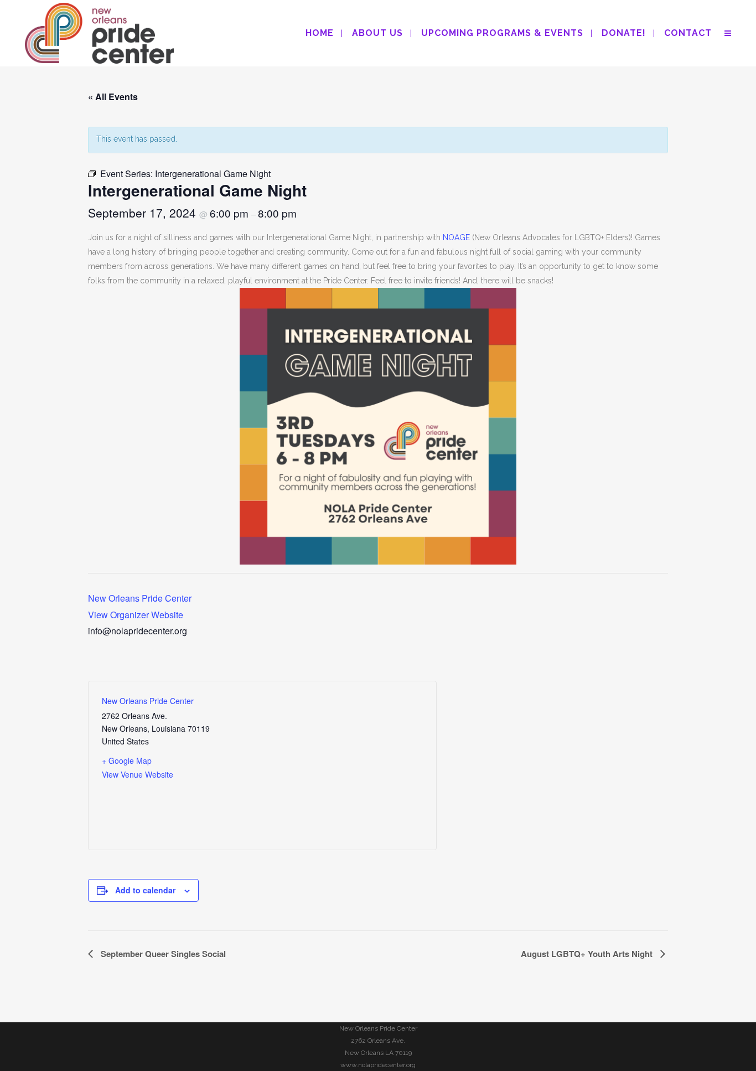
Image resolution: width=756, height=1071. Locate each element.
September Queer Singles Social (162, 954)
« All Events (113, 96)
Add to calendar (145, 890)
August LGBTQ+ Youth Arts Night (588, 954)
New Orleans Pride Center (139, 598)
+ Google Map (127, 760)
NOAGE (456, 237)
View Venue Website (137, 774)
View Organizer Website (135, 614)
